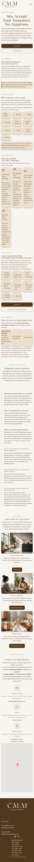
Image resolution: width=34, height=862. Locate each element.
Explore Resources (17, 646)
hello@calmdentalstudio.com (17, 701)
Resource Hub (24, 636)
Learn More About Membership (17, 309)
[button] (31, 4)
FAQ (10, 636)
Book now (17, 46)
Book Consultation (17, 607)
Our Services (17, 51)
